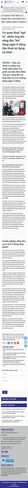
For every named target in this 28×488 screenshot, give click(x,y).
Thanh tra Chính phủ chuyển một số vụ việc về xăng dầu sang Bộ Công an (13, 158)
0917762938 (18, 441)
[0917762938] (25, 345)
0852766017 (11, 441)
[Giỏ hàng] (22, 2)
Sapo (17, 486)
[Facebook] (25, 338)
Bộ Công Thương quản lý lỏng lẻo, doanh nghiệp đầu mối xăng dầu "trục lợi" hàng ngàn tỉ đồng (13, 150)
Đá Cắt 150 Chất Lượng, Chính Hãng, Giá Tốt (13, 409)
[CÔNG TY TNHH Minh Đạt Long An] (9, 2)
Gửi (5, 392)
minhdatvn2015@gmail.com (14, 443)
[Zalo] (25, 342)
